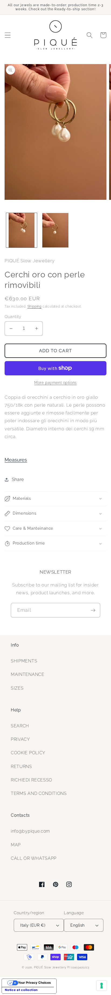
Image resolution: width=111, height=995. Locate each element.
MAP (16, 844)
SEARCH (20, 725)
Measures (16, 460)
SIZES (17, 688)
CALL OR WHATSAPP (34, 858)
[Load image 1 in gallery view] (21, 230)
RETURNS (21, 766)
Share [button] (18, 479)
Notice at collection (21, 990)
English (77, 925)
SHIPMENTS (24, 661)
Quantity (13, 316)
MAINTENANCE (27, 674)
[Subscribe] (93, 610)
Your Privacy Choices (34, 982)
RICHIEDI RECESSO (31, 780)
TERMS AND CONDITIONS (39, 793)
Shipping (34, 306)
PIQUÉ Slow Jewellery (50, 967)
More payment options (55, 382)
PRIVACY (20, 739)
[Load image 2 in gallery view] (55, 230)
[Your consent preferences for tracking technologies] (101, 985)
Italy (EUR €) (32, 925)
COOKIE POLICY (28, 752)
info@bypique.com (30, 831)
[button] (8, 35)
